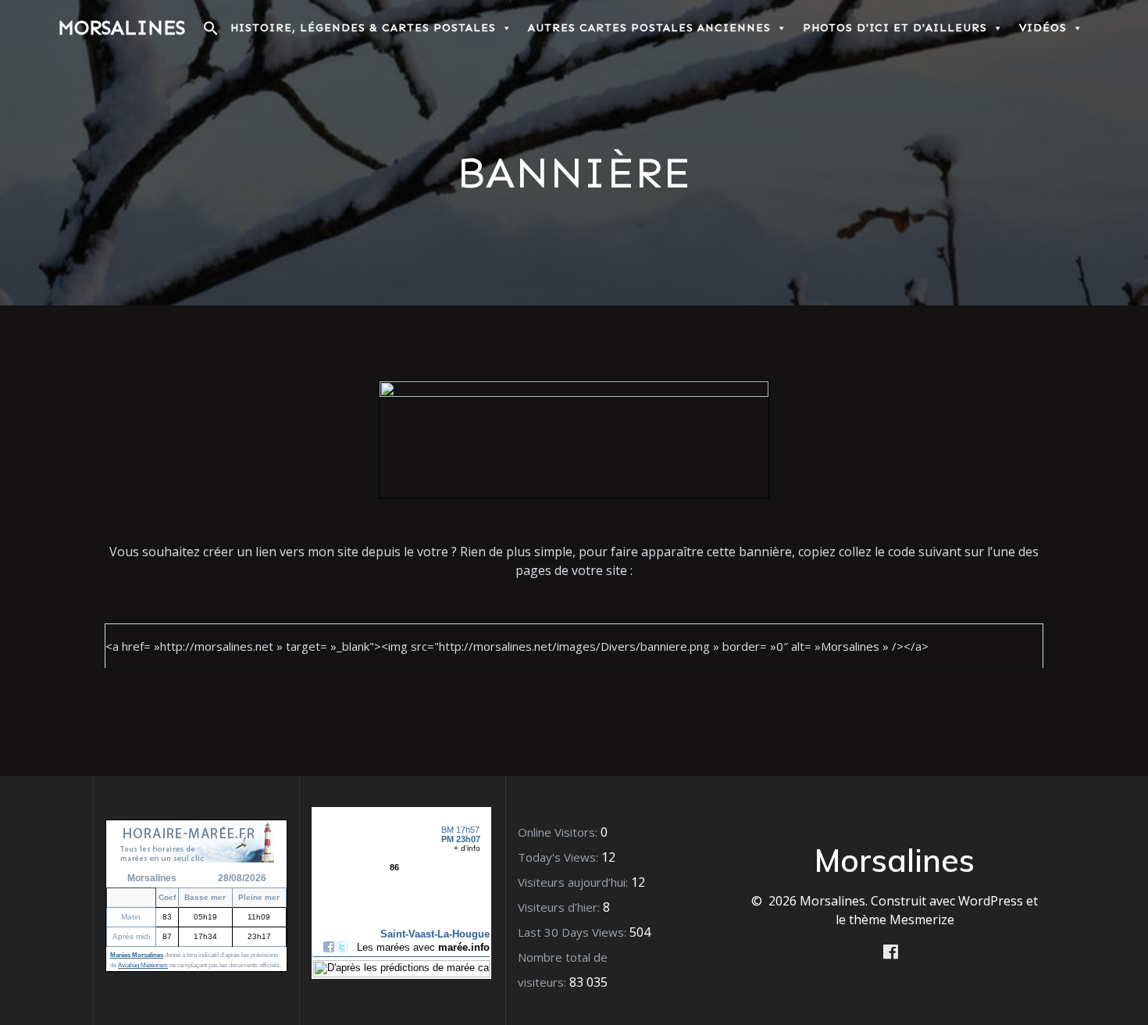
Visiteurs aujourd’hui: (574, 882)
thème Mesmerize (901, 919)
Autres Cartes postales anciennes (649, 27)
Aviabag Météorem (143, 965)
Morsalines (121, 28)
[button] (211, 32)
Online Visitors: (559, 832)
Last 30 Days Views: (573, 932)
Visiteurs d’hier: (560, 907)
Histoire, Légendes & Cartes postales (363, 27)
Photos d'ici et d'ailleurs (895, 27)
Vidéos (1043, 27)
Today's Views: (559, 857)
